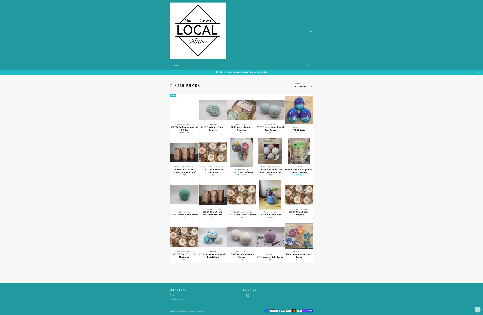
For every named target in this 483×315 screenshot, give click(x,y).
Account (310, 66)
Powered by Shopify (197, 311)
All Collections (176, 299)
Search (173, 295)
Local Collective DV (183, 311)
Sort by (298, 83)
